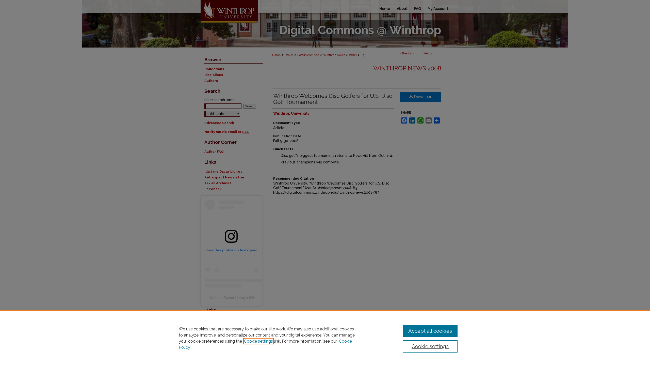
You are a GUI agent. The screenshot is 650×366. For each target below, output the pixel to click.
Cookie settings (258, 341)
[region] (325, 338)
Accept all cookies (430, 331)
